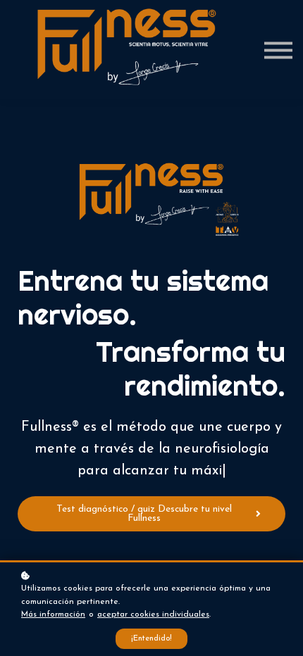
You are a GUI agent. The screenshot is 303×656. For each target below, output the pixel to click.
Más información (53, 614)
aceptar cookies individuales (153, 614)
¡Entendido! (151, 639)
